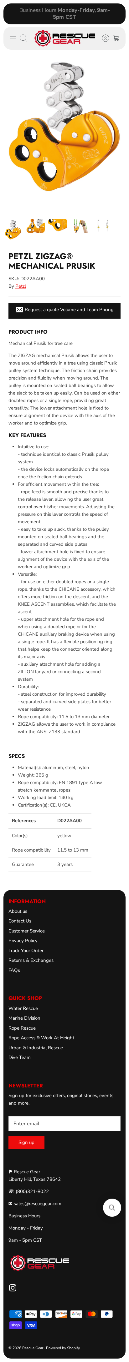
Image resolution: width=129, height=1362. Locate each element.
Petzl (20, 286)
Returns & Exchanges (31, 960)
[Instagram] (12, 1288)
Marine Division (24, 1018)
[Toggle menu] (13, 38)
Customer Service (26, 931)
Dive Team (19, 1057)
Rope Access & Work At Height (41, 1038)
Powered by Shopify (63, 1347)
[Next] (117, 13)
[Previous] (12, 13)
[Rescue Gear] (64, 38)
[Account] (102, 38)
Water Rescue (23, 1008)
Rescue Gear (33, 1347)
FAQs (14, 970)
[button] (112, 1208)
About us (17, 911)
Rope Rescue (22, 1028)
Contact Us (19, 921)
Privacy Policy (23, 940)
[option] (64, 134)
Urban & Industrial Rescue (35, 1048)
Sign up (26, 1142)
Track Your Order (26, 950)
